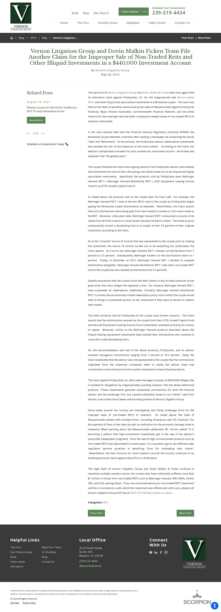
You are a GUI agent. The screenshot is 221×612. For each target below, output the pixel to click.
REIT (105, 502)
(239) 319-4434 (139, 492)
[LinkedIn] (155, 552)
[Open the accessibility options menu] (214, 605)
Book (75, 13)
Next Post (185, 513)
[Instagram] (165, 552)
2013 (33, 37)
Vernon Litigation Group (122, 92)
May (44, 37)
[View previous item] (28, 133)
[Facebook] (161, 552)
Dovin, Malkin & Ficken (155, 92)
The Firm (15, 547)
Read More (36, 120)
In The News (49, 552)
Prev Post (96, 513)
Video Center (17, 561)
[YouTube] (150, 552)
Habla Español (129, 11)
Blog (86, 13)
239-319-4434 (168, 13)
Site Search (101, 13)
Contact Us (48, 561)
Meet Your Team (51, 547)
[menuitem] (66, 22)
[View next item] (42, 133)
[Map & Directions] (90, 566)
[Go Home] (12, 38)
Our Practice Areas (21, 552)
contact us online (162, 492)
